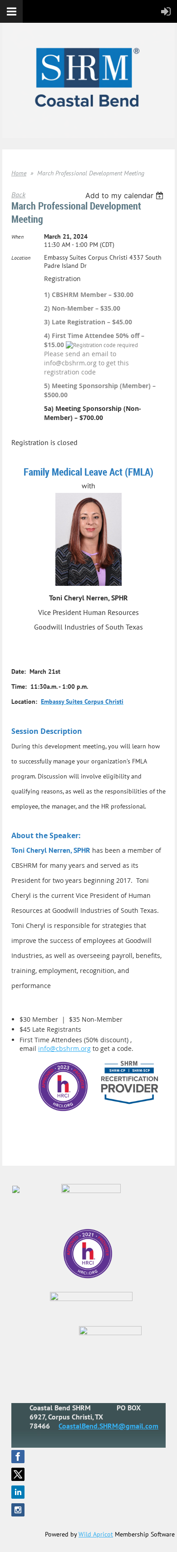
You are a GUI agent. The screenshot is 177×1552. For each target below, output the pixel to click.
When (17, 236)
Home (18, 173)
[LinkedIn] (18, 1492)
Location (20, 257)
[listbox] (125, 195)
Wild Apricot (96, 1534)
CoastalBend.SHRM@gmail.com (108, 1425)
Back (18, 194)
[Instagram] (18, 1509)
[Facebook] (18, 1456)
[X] (18, 1474)
